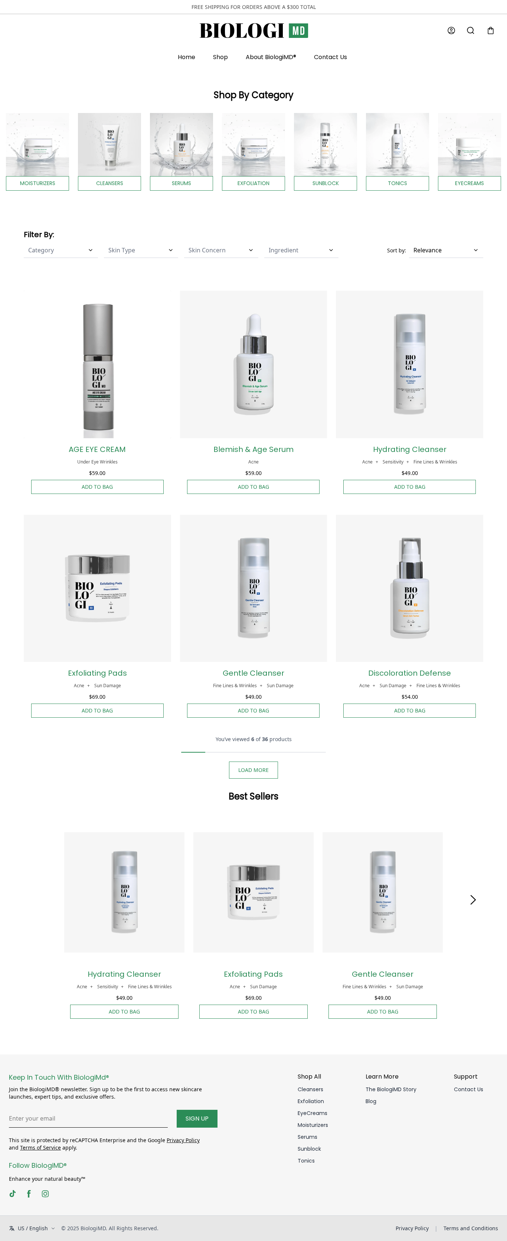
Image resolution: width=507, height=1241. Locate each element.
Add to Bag (97, 486)
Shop (220, 57)
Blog (371, 1101)
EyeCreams (312, 1113)
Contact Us (330, 57)
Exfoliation (311, 1101)
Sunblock (309, 1149)
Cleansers (310, 1089)
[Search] (470, 30)
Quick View (97, 432)
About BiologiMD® (271, 57)
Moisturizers (313, 1125)
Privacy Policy (183, 1140)
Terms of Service (40, 1147)
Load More (253, 769)
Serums (307, 1137)
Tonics (306, 1160)
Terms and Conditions (471, 1228)
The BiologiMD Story (391, 1089)
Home (186, 57)
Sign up (197, 1118)
